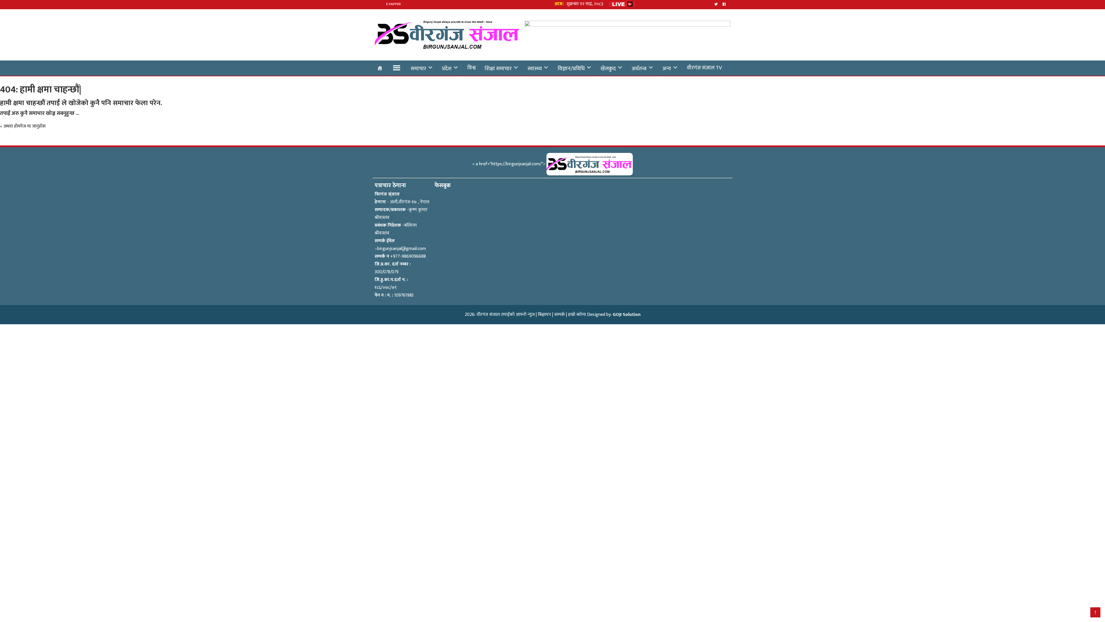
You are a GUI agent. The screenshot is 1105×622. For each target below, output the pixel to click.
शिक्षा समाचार (498, 68)
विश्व (471, 67)
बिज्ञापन (544, 314)
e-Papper (393, 4)
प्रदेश (446, 68)
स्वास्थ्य (534, 68)
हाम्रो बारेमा (577, 314)
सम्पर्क (559, 314)
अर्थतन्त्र (639, 68)
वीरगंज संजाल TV (704, 67)
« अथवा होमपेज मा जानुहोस (22, 126)
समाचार (418, 68)
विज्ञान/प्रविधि (571, 68)
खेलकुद (608, 68)
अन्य (666, 68)
